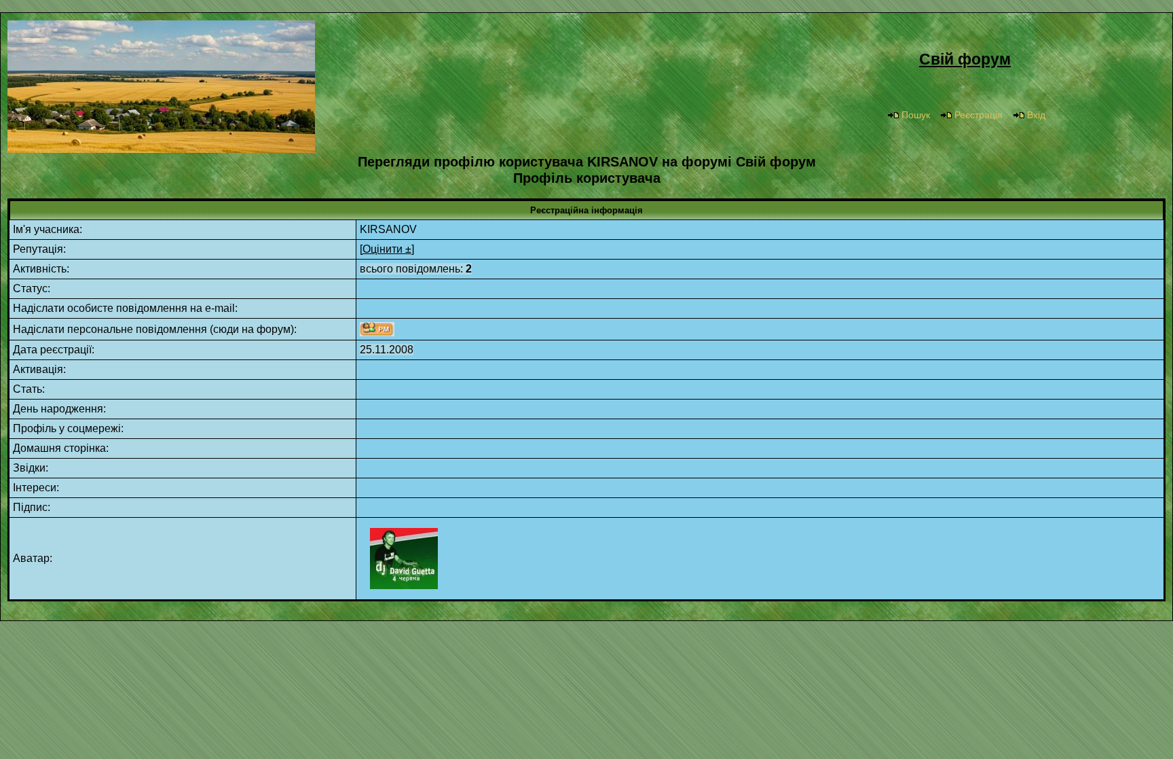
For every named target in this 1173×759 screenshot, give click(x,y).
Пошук (915, 114)
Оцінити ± (386, 249)
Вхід (1036, 114)
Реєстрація (978, 114)
